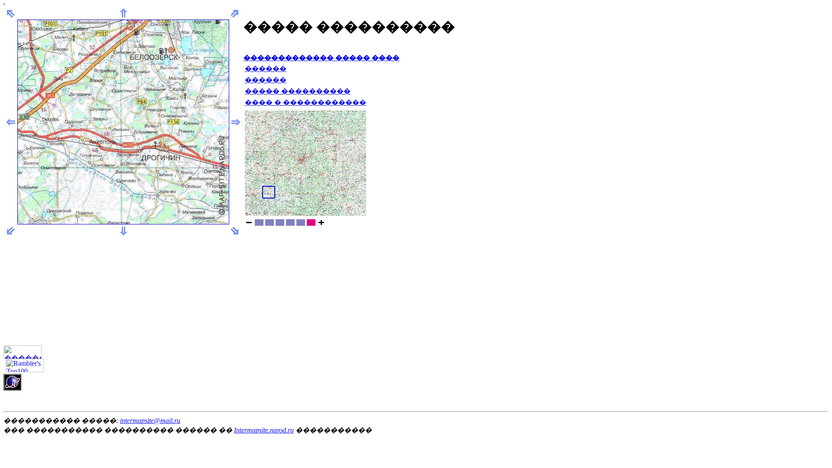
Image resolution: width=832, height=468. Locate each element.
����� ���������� (298, 91)
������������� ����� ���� (322, 58)
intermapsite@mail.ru (150, 420)
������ (265, 68)
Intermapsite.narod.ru (264, 430)
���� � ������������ (305, 102)
